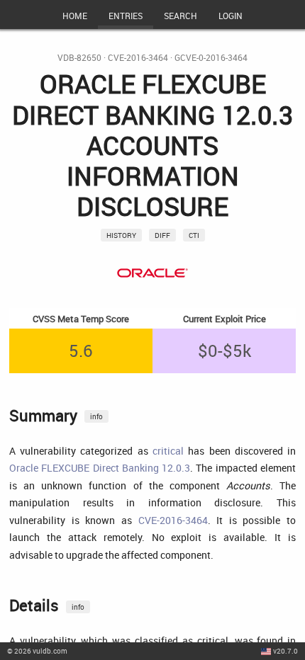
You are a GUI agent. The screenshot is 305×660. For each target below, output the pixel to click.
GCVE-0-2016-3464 (211, 58)
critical (168, 450)
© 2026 (37, 651)
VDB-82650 (79, 58)
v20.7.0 (285, 651)
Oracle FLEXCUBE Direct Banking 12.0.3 (99, 467)
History (121, 235)
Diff (162, 235)
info (96, 416)
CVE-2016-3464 (138, 58)
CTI (194, 235)
